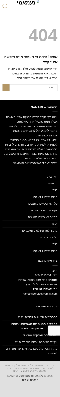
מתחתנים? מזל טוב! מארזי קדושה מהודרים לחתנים (32, 351)
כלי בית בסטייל (49, 237)
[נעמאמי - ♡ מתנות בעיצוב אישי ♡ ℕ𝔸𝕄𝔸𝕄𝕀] (27, 6)
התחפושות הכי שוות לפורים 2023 (38, 317)
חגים (55, 224)
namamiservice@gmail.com (40, 293)
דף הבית (52, 176)
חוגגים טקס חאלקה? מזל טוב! (40, 335)
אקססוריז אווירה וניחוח (44, 210)
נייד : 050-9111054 (46, 275)
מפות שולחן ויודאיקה (45, 197)
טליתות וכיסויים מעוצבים (43, 203)
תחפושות (52, 183)
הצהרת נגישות (30, 380)
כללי (55, 190)
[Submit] (6, 87)
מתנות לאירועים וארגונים (43, 217)
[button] (55, 5)
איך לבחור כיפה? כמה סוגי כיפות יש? (36, 342)
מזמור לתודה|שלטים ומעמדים (40, 230)
